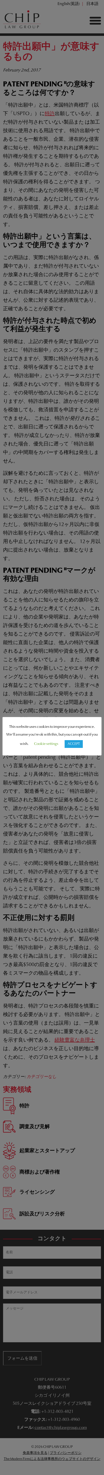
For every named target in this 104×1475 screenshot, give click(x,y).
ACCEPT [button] (74, 744)
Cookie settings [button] (46, 744)
